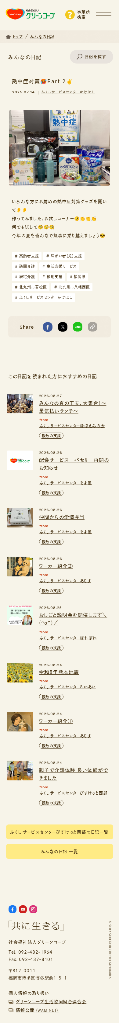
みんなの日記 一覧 (59, 851)
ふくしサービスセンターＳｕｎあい (67, 687)
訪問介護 (25, 266)
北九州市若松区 (31, 287)
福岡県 (78, 276)
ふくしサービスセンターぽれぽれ (68, 638)
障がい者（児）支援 (64, 256)
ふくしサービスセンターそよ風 (65, 483)
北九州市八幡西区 (72, 287)
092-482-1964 (35, 952)
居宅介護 (25, 276)
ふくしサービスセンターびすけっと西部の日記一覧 (59, 832)
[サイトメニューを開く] (107, 11)
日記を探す (95, 57)
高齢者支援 (27, 256)
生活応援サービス (59, 266)
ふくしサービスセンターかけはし (68, 92)
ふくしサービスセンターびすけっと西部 (73, 793)
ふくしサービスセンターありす (65, 581)
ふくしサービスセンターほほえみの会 (72, 426)
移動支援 (52, 276)
